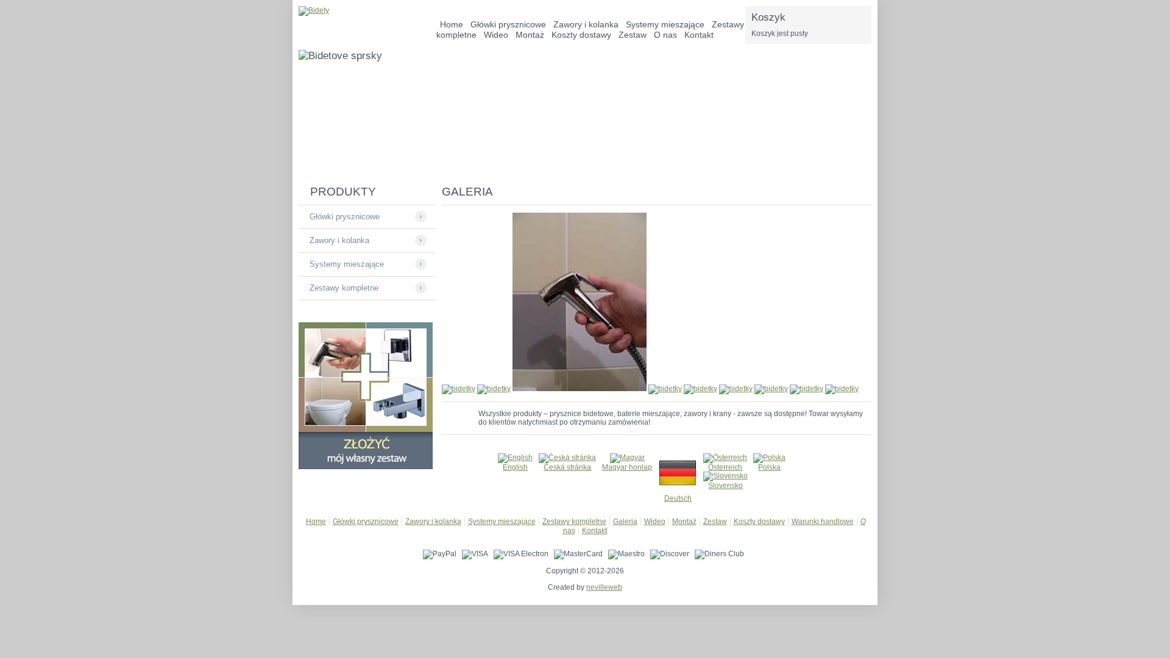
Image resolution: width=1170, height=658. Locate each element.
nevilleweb (604, 587)
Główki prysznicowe (345, 216)
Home (316, 521)
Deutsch (678, 498)
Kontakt (699, 35)
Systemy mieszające (347, 264)
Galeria (625, 521)
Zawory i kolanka (339, 240)
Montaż (530, 35)
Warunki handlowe (823, 521)
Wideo (496, 35)
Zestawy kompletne (344, 287)
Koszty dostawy (581, 35)
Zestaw (633, 35)
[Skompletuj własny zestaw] (366, 466)
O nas (665, 35)
